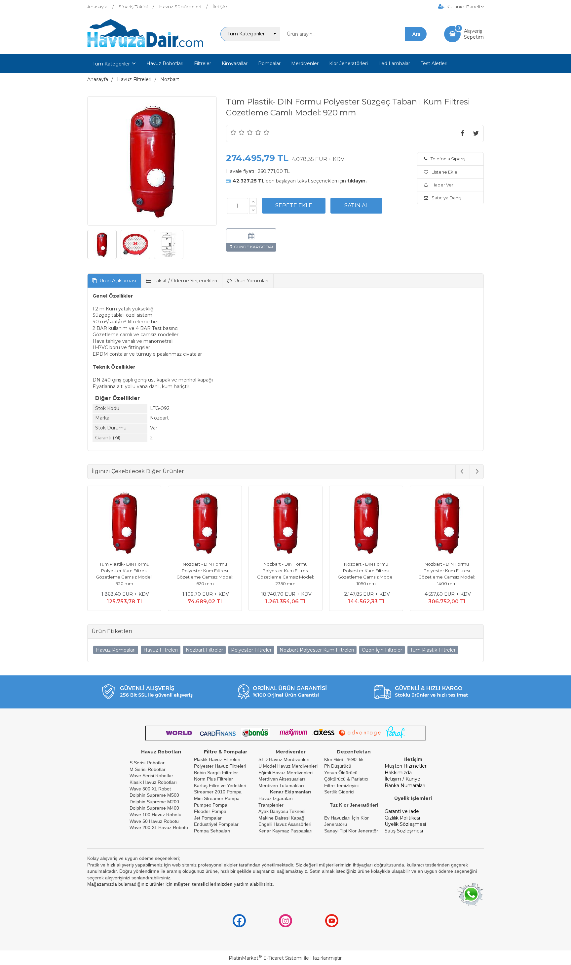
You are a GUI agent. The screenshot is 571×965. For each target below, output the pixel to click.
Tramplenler (271, 805)
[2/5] (237, 132)
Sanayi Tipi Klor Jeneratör (351, 830)
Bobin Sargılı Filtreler (216, 772)
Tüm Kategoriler (111, 64)
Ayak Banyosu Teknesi (281, 811)
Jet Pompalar (208, 818)
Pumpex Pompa (210, 805)
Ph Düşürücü (337, 766)
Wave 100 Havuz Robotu (156, 814)
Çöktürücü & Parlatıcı (346, 779)
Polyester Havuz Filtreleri (220, 766)
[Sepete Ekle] (293, 206)
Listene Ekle (444, 172)
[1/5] (233, 132)
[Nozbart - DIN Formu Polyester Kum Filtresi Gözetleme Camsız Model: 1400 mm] (446, 523)
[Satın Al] (356, 206)
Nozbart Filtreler (204, 650)
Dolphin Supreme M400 (154, 808)
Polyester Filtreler (251, 650)
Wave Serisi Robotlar (151, 775)
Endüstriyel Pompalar (216, 824)
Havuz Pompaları (115, 650)
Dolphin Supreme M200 (155, 801)
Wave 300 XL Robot (150, 788)
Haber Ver (442, 184)
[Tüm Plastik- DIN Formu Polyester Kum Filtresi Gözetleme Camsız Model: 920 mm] (124, 523)
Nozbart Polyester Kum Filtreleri (317, 650)
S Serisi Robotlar (147, 762)
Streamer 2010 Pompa (218, 791)
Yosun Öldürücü (341, 772)
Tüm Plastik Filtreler (433, 650)
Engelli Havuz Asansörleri (284, 824)
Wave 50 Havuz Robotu (155, 821)
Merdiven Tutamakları (281, 785)
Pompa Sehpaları (212, 830)
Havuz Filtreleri (160, 650)
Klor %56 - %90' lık (343, 759)
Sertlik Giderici (339, 791)
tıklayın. (357, 181)
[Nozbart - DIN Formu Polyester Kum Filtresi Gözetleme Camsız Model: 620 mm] (205, 523)
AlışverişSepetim (474, 34)
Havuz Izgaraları (275, 798)
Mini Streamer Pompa (217, 798)
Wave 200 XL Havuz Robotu (159, 827)
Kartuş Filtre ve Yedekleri (220, 785)
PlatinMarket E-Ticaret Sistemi (265, 958)
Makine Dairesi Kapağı (282, 818)
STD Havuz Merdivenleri (283, 759)
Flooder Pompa (210, 811)
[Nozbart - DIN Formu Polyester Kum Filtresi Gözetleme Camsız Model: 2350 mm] (285, 523)
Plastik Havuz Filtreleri (217, 759)
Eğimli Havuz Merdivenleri (285, 772)
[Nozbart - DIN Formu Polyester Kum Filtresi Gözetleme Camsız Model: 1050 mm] (366, 523)
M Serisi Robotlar (148, 769)
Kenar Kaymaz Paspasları (285, 830)
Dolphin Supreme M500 (154, 795)
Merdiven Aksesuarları (281, 779)
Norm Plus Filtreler (213, 779)
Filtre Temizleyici (341, 785)
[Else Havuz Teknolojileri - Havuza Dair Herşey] (145, 48)
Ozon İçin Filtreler (382, 650)
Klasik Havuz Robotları (153, 782)
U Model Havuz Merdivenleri (288, 766)
